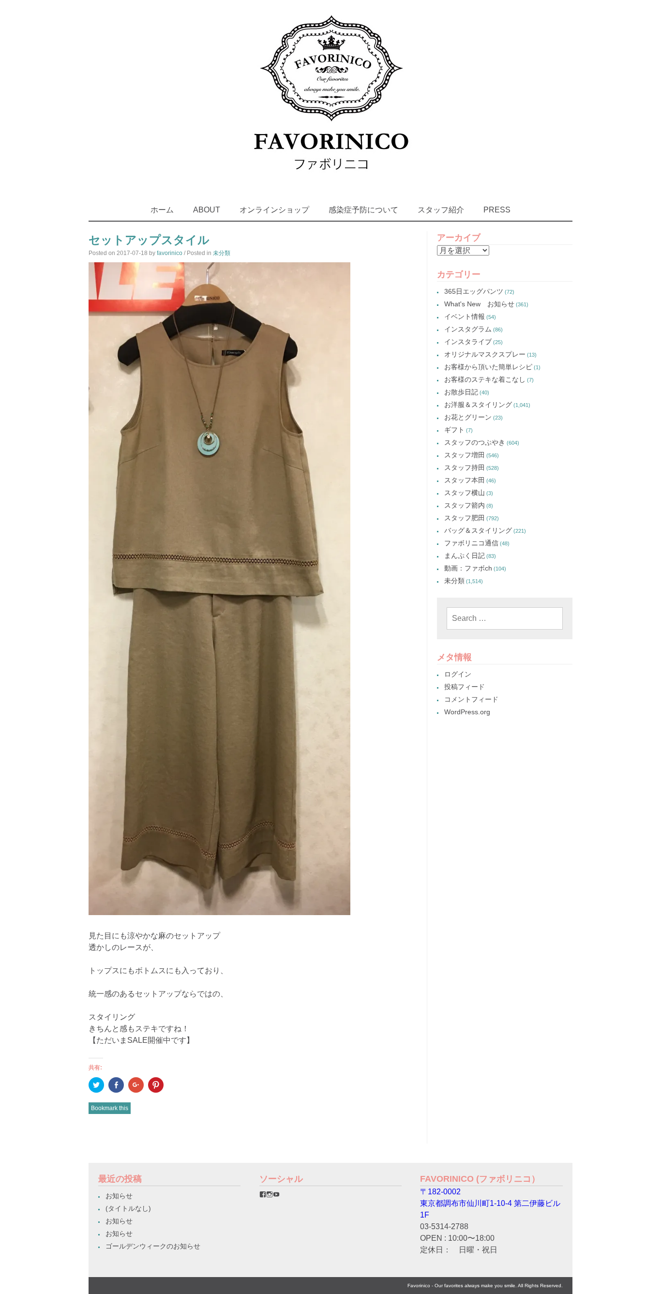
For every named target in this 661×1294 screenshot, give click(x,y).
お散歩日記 (461, 392)
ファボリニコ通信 (471, 543)
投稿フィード (464, 687)
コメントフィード (471, 699)
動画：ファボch (468, 568)
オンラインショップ (274, 210)
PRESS (497, 210)
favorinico (169, 253)
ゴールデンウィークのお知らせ (152, 1246)
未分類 (221, 253)
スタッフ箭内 (464, 505)
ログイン (457, 674)
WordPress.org (467, 712)
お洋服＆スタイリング (478, 404)
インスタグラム (468, 329)
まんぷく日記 (464, 555)
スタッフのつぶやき (474, 442)
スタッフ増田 (464, 455)
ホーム (162, 210)
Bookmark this (109, 1108)
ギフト (454, 430)
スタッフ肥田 (464, 518)
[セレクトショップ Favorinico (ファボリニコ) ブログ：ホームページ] (330, 179)
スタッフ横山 (464, 493)
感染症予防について (363, 210)
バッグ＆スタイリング (478, 530)
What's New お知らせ (479, 304)
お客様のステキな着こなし (485, 379)
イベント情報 (464, 316)
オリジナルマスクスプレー (485, 354)
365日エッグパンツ (473, 291)
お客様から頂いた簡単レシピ (488, 367)
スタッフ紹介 (441, 210)
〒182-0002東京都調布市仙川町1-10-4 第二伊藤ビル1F (490, 1203)
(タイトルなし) (128, 1208)
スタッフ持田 (464, 467)
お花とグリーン (468, 417)
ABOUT (206, 210)
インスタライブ (468, 342)
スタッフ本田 (464, 480)
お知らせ (119, 1196)
